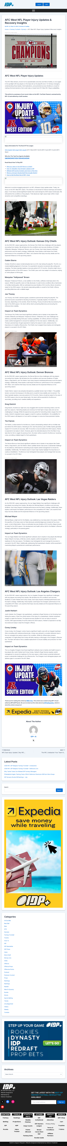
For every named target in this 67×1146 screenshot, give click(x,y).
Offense (6, 963)
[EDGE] (21, 158)
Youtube (6, 1012)
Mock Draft (7, 955)
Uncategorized (8, 1004)
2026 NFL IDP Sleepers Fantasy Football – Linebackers (20, 766)
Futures (6, 938)
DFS (5, 929)
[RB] (9, 158)
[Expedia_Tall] (33, 853)
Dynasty (6, 932)
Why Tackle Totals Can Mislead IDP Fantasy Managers (20, 771)
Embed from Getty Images (11, 32)
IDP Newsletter (8, 946)
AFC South (23, 150)
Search (6, 787)
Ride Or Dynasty (9, 989)
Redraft (6, 986)
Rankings (7, 981)
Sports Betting (8, 998)
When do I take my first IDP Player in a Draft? (19, 166)
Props (6, 978)
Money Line (7, 958)
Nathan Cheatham (6, 1097)
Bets (5, 926)
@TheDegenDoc (49, 703)
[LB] (25, 158)
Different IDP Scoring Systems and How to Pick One (22, 171)
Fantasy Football (9, 935)
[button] (39, 4)
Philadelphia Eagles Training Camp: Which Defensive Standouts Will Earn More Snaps (29, 774)
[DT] (17, 158)
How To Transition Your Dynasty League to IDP (20, 168)
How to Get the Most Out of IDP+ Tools (18, 175)
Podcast (6, 972)
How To (6, 940)
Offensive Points (9, 969)
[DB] (28, 158)
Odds (6, 960)
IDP (5, 943)
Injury (6, 952)
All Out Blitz (7, 920)
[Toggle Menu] (33, 10)
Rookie (6, 992)
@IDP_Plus (29, 700)
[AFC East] (15, 150)
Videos (6, 1006)
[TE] (15, 158)
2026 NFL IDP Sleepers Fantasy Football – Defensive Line (21, 768)
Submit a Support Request (17, 1143)
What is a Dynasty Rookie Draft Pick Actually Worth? (22, 173)
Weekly (6, 1009)
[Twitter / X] (33, 740)
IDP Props (7, 949)
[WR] (12, 158)
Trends (6, 1001)
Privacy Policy (50, 1124)
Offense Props (8, 966)
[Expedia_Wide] (33, 711)
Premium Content (9, 975)
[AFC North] (8, 150)
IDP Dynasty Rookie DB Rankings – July (15, 777)
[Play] (33, 117)
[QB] (6, 158)
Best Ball (6, 923)
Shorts (6, 995)
